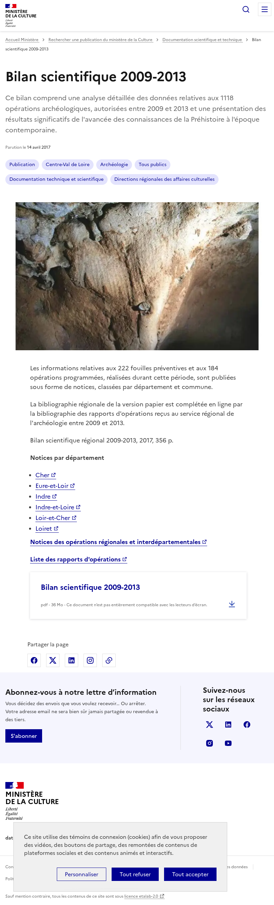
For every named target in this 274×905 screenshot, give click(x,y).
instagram (209, 743)
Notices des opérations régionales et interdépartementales (115, 541)
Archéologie (114, 164)
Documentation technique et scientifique (56, 179)
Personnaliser (81, 874)
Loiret (43, 528)
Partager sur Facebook (34, 660)
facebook (247, 724)
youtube (228, 743)
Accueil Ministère (22, 40)
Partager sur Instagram (90, 660)
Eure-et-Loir (51, 485)
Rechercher (246, 9)
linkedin (228, 724)
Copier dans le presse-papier (109, 660)
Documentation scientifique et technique (202, 40)
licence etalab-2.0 (141, 896)
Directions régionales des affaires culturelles (164, 179)
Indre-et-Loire (54, 507)
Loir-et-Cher (52, 517)
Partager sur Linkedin (71, 660)
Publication (22, 164)
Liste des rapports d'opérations (75, 559)
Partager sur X (52, 660)
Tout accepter (190, 874)
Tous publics (152, 164)
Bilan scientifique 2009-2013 (90, 587)
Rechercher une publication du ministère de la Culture (100, 40)
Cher (42, 475)
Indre (42, 496)
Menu (264, 9)
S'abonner (24, 736)
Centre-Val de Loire (68, 164)
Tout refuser (135, 874)
